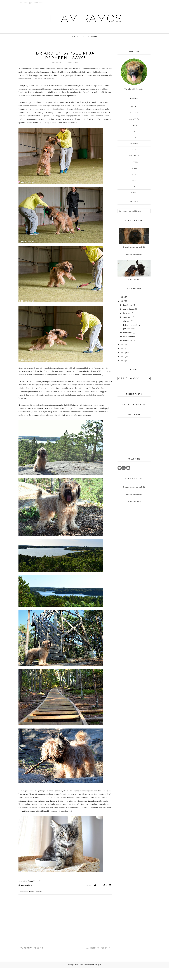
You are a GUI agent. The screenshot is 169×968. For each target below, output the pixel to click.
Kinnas (134, 125)
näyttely (134, 162)
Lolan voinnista (134, 279)
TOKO (134, 186)
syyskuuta (127, 317)
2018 (123, 297)
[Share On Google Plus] (105, 885)
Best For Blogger (96, 965)
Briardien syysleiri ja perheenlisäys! (65, 55)
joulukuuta (127, 305)
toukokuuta (128, 336)
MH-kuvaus (134, 156)
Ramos (39, 891)
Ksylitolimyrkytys (134, 254)
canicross (134, 113)
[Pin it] (110, 885)
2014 (123, 352)
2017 (123, 301)
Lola (134, 137)
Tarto (134, 174)
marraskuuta (128, 309)
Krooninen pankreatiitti (134, 247)
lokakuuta (127, 313)
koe (134, 131)
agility (134, 107)
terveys (134, 180)
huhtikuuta (127, 340)
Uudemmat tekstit (31, 948)
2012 (123, 360)
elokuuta (126, 321)
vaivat (134, 192)
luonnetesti (134, 143)
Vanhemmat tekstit (98, 948)
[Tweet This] (95, 885)
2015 (123, 348)
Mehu (31, 891)
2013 (123, 356)
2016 (123, 344)
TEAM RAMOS (84, 18)
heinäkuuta (127, 332)
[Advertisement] (65, 921)
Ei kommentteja (25, 885)
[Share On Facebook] (100, 885)
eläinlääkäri (134, 119)
